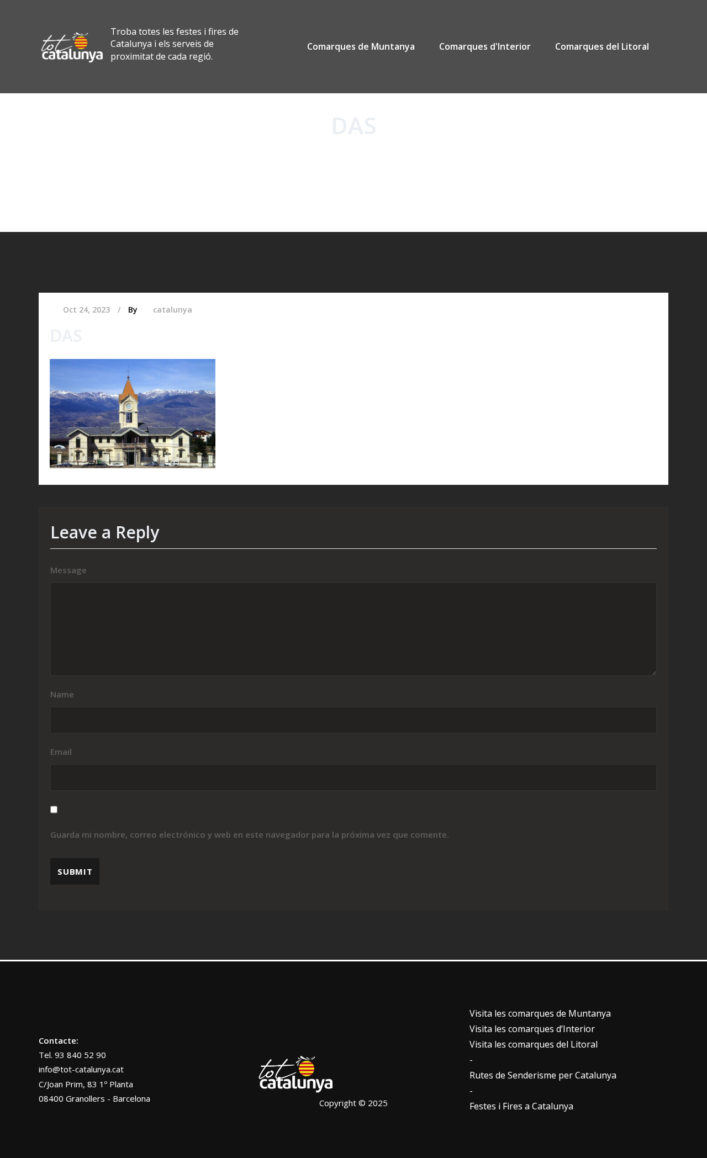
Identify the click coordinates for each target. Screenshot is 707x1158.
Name (62, 694)
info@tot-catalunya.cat (81, 1069)
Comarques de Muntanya (361, 46)
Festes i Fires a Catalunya (521, 1106)
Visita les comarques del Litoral (533, 1044)
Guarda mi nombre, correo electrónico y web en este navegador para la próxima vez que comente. (249, 834)
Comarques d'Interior (485, 46)
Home (339, 162)
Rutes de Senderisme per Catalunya (542, 1075)
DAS (372, 162)
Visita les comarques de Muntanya (540, 1013)
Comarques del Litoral (602, 46)
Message (68, 569)
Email (249, 793)
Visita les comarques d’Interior (532, 1029)
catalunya (172, 309)
